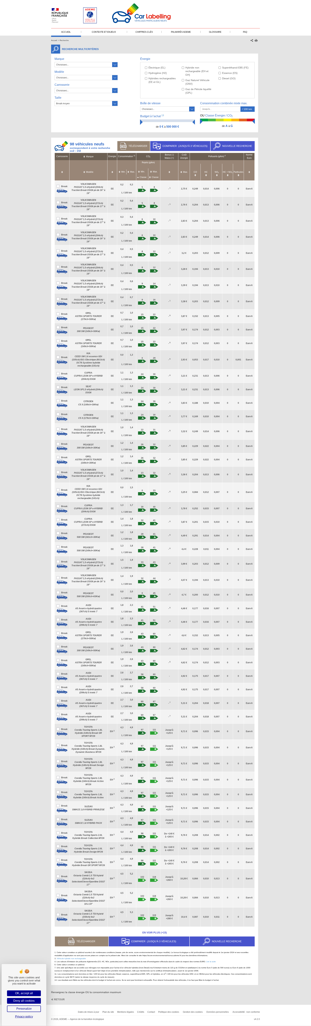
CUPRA (88, 376)
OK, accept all (24, 993)
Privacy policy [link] (24, 1016)
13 (162, 115)
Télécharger (138, 146)
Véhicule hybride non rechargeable (71, 958)
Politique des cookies (168, 1012)
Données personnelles (217, 1012)
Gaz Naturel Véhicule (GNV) (197, 82)
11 (134, 156)
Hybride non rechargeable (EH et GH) (196, 71)
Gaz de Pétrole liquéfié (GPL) (198, 91)
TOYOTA (88, 794)
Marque (59, 58)
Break (64, 186)
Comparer (185, 146)
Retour (59, 999)
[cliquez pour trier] (62, 170)
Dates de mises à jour (88, 1012)
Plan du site (108, 1012)
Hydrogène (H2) (157, 73)
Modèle (59, 71)
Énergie (145, 58)
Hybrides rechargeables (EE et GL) (162, 80)
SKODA (88, 878)
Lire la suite (211, 962)
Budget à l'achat (152, 116)
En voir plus (154, 932)
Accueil (54, 40)
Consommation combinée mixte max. (224, 103)
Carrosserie (62, 84)
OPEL (88, 316)
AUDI (88, 608)
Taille (58, 97)
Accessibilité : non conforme (246, 1012)
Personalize (24, 1008)
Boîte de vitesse (150, 103)
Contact (151, 1012)
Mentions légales (125, 1012)
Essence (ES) (230, 73)
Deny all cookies (24, 1000)
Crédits (140, 1012)
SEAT (88, 389)
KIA (88, 359)
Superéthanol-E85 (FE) (235, 67)
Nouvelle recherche (237, 146)
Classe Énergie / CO (216, 116)
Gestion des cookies (193, 1012)
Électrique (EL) (156, 67)
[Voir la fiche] (62, 191)
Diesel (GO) (229, 78)
